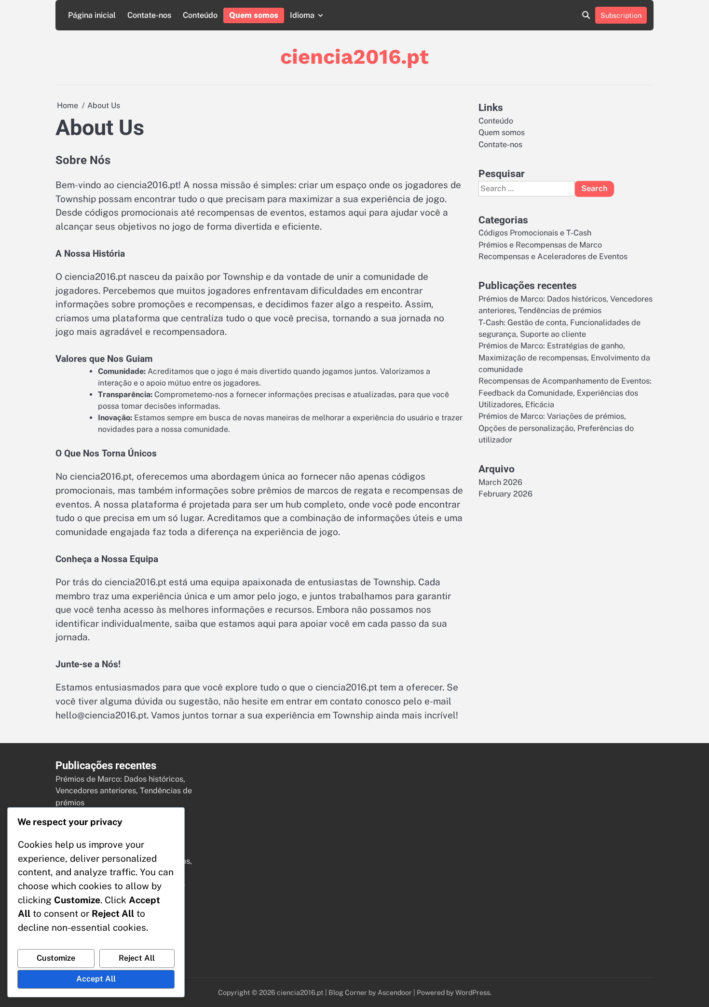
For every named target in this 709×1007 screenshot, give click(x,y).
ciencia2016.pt (354, 56)
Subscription (620, 15)
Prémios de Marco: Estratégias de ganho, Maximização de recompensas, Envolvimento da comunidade (564, 357)
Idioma (302, 15)
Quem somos (253, 15)
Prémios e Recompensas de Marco (540, 244)
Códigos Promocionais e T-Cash (534, 232)
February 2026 (505, 493)
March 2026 (500, 481)
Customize (56, 958)
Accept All (96, 978)
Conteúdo (200, 15)
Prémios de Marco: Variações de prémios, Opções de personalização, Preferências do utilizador (556, 428)
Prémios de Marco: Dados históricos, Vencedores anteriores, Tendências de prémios (123, 790)
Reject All (137, 958)
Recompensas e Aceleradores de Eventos (552, 256)
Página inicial (92, 15)
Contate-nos (149, 15)
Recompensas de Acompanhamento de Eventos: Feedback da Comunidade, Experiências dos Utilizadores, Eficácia (565, 392)
